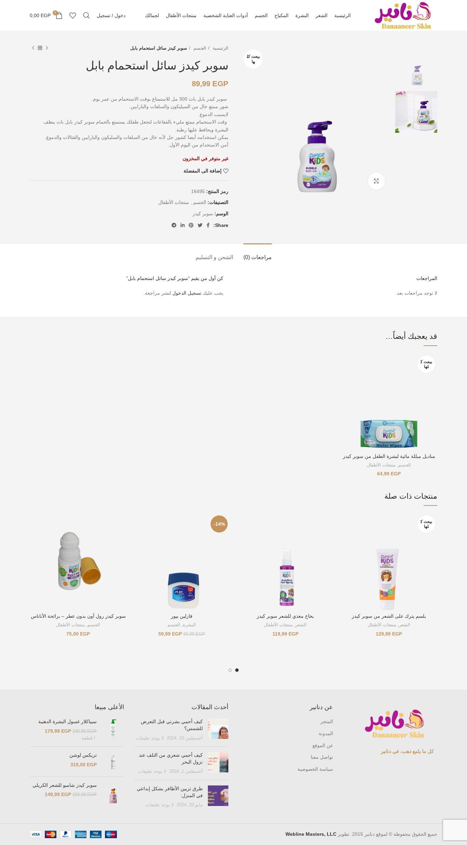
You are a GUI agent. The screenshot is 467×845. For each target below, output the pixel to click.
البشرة (189, 624)
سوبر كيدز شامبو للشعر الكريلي (64, 785)
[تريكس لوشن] (113, 761)
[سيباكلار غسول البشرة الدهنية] (113, 729)
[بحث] (86, 15)
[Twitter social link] (200, 225)
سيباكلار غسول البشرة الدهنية (67, 721)
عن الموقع (322, 745)
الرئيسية (219, 48)
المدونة (326, 733)
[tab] (257, 253)
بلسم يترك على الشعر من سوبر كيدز (389, 616)
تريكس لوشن (83, 755)
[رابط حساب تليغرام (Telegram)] (174, 225)
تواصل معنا (322, 757)
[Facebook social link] (208, 225)
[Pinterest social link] (191, 225)
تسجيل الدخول (186, 293)
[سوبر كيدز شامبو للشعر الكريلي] (113, 796)
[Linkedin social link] (182, 225)
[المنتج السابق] (46, 48)
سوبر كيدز (202, 213)
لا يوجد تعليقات (150, 738)
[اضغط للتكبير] (376, 181)
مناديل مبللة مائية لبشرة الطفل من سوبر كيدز (389, 456)
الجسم (199, 48)
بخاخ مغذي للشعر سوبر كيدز (285, 616)
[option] (416, 65)
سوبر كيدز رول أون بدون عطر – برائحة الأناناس (78, 616)
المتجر (326, 721)
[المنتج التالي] (33, 48)
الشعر (404, 624)
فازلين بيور (181, 616)
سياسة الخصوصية (315, 769)
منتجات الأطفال (173, 202)
